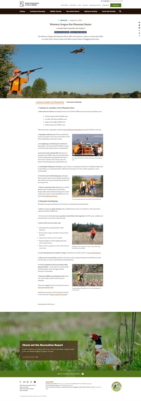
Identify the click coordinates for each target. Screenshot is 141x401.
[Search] (120, 11)
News (79, 5)
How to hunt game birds (62, 32)
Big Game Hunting (91, 11)
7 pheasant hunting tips (74, 102)
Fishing (22, 11)
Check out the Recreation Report (42, 345)
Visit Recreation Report (29, 357)
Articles (63, 20)
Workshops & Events (95, 5)
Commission (73, 5)
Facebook (21, 382)
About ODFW (64, 5)
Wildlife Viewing (55, 11)
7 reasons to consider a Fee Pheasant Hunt (50, 102)
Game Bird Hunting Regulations (72, 130)
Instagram (28, 382)
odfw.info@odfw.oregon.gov (84, 383)
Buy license (116, 5)
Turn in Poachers (116, 386)
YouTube (35, 382)
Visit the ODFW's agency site (66, 385)
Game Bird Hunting (108, 11)
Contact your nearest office (64, 383)
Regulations (105, 5)
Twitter (31, 382)
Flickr (24, 382)
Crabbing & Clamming (37, 11)
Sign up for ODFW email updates (68, 374)
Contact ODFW (49, 382)
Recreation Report (72, 11)
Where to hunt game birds (78, 32)
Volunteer (85, 5)
